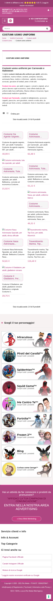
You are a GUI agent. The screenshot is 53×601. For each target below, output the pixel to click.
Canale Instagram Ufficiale (13, 564)
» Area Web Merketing (26, 519)
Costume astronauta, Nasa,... (34, 204)
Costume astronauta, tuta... (13, 170)
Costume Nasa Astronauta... (11, 242)
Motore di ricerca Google (12, 570)
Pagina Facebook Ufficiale (12, 557)
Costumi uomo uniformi (17, 58)
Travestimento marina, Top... (36, 242)
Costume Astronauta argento (34, 135)
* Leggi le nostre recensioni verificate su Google (20, 575)
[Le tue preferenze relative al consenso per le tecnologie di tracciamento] (48, 596)
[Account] (49, 10)
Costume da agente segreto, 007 (12, 135)
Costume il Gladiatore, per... (12, 277)
